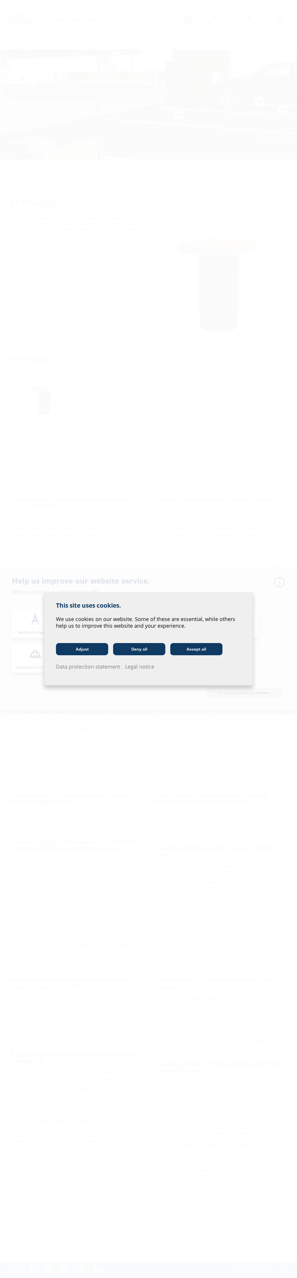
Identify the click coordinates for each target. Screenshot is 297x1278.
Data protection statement (88, 666)
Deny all (139, 649)
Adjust (82, 649)
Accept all (196, 649)
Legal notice (139, 666)
